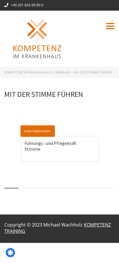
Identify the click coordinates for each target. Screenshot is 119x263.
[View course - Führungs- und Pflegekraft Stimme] (59, 129)
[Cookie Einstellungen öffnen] (10, 255)
